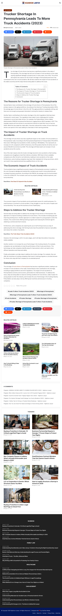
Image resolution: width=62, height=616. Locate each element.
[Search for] (60, 3)
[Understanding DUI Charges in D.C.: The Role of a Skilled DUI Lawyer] (36, 192)
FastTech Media (46, 610)
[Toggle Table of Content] (44, 87)
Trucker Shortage (25, 298)
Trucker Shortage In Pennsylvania (46, 298)
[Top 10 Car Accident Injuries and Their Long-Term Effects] (50, 327)
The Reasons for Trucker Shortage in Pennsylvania (30, 89)
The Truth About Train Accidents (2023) (22, 234)
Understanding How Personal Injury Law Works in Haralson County (22, 191)
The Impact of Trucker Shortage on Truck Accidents (31, 91)
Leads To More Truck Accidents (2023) (21, 291)
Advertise (58, 613)
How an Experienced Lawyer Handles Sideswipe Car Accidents (11, 337)
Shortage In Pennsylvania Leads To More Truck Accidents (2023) (31, 295)
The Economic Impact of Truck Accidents (28, 93)
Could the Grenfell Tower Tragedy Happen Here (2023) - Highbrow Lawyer (28, 395)
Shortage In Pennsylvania (46, 291)
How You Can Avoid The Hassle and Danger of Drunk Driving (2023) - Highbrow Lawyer (31, 403)
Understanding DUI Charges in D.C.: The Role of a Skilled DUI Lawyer (50, 191)
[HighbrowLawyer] (31, 2)
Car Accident (8, 10)
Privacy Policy (51, 613)
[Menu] (2, 3)
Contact (44, 613)
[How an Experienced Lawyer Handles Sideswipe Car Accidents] (12, 328)
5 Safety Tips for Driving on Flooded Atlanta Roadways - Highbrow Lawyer (27, 401)
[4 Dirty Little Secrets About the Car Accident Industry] (12, 347)
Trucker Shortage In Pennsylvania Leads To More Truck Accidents (31, 302)
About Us (39, 613)
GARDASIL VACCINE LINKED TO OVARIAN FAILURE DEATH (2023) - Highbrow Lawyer (30, 390)
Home (34, 613)
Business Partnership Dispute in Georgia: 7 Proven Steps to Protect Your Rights (44, 433)
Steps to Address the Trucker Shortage (27, 95)
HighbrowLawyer (9, 27)
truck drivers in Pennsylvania (21, 266)
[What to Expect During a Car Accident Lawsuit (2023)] (31, 349)
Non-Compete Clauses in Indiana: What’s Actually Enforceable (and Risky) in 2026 (15, 458)
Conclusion (19, 97)
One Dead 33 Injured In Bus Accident (21, 181)
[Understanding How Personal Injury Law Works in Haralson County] (8, 192)
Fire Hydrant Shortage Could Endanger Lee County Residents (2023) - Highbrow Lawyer (31, 398)
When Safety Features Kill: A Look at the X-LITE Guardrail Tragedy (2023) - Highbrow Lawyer (32, 393)
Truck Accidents (11, 298)
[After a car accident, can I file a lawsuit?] (50, 368)
